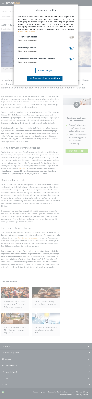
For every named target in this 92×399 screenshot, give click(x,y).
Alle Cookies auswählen (45, 78)
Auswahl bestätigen (45, 71)
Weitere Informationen (28, 40)
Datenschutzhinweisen (26, 32)
